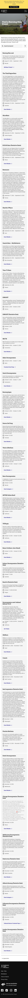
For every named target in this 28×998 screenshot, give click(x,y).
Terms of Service (5, 976)
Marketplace (4, 974)
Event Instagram (8, 489)
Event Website (7, 109)
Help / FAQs (4, 971)
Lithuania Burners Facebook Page (12, 923)
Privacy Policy (4, 979)
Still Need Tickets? (8, 67)
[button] (25, 11)
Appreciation (6, 958)
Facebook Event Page (9, 367)
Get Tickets (6, 628)
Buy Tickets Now (14, 6)
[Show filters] (25, 46)
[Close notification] (26, 4)
